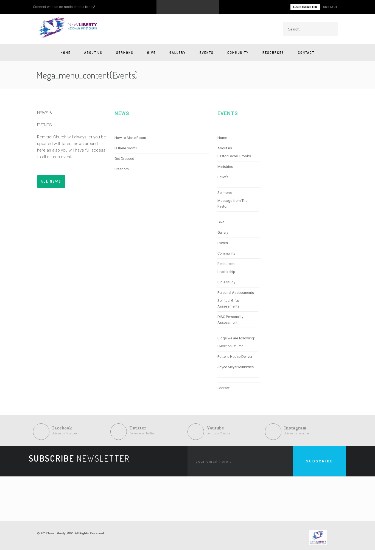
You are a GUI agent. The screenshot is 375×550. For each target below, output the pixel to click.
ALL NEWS (51, 181)
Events (207, 53)
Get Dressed (124, 159)
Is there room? (125, 148)
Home (66, 53)
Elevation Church (230, 346)
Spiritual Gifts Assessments (228, 303)
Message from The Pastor (232, 203)
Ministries (225, 166)
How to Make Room (130, 138)
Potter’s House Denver (234, 356)
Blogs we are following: (236, 338)
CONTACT (330, 7)
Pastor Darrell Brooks (234, 156)
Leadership (226, 272)
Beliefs (222, 177)
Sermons (124, 53)
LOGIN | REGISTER (305, 7)
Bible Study (226, 282)
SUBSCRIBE (319, 461)
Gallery (177, 53)
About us (93, 53)
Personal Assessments (235, 293)
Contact (306, 53)
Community (238, 53)
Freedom (121, 169)
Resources (273, 53)
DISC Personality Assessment (230, 320)
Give (151, 53)
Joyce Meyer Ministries (235, 367)
